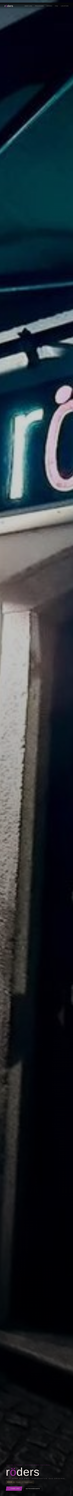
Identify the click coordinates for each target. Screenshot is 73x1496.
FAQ (56, 6)
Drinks (49, 6)
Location (64, 6)
